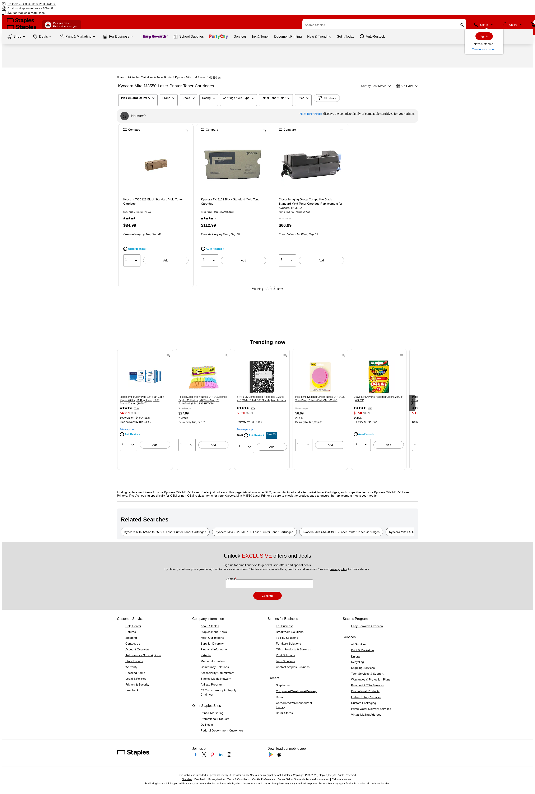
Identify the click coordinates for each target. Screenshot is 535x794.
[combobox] (384, 25)
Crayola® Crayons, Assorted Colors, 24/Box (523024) (378, 398)
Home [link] (120, 77)
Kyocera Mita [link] (183, 77)
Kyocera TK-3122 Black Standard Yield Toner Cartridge (153, 201)
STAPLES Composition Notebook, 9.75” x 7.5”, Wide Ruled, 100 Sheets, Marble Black (261, 398)
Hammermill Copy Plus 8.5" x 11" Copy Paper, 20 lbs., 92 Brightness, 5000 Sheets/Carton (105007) (142, 400)
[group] (145, 402)
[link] (90, 4)
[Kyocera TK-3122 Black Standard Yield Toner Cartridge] (156, 165)
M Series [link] (200, 77)
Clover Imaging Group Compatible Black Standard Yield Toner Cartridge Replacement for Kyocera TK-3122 (310, 203)
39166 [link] (136, 408)
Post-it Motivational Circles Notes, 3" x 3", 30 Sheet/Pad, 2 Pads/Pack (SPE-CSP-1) (320, 398)
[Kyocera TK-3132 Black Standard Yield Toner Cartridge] (234, 165)
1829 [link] (370, 408)
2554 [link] (253, 408)
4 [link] (138, 219)
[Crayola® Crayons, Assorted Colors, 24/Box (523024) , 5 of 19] (378, 377)
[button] (462, 25)
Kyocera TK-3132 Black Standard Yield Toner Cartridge (231, 201)
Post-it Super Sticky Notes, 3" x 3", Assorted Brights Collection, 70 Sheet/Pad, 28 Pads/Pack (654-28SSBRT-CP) (202, 400)
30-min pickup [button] (128, 429)
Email (232, 579)
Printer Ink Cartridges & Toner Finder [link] (149, 77)
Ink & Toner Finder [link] (310, 113)
